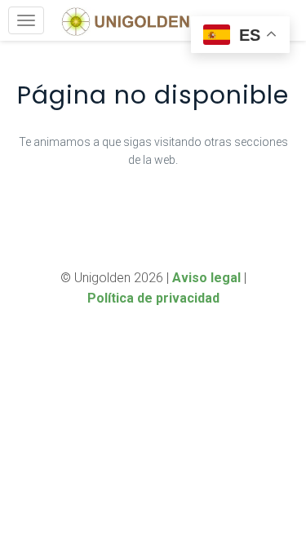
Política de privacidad (153, 298)
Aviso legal (206, 277)
